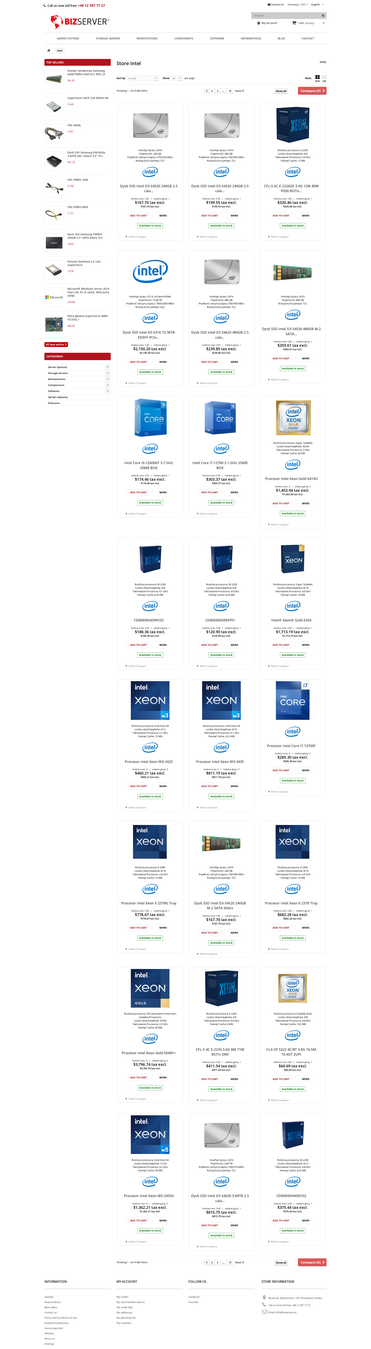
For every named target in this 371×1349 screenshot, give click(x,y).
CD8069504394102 (149, 620)
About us (49, 1338)
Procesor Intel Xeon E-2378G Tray (148, 903)
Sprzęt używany (58, 397)
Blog (281, 38)
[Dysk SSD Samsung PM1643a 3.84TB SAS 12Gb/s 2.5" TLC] (54, 161)
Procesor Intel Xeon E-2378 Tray (291, 903)
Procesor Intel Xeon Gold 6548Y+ (149, 1053)
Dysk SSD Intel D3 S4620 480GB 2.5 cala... (220, 334)
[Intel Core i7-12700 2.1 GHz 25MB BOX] (221, 417)
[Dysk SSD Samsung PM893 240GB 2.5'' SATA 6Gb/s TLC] (54, 242)
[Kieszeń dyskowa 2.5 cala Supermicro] (54, 270)
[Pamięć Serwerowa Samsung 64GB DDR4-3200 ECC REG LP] (54, 79)
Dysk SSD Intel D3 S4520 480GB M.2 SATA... (291, 331)
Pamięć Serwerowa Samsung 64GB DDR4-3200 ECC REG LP (86, 72)
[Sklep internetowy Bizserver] (80, 31)
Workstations (147, 38)
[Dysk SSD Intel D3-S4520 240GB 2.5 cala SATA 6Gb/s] (150, 125)
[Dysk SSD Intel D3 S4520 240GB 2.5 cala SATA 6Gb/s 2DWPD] (221, 125)
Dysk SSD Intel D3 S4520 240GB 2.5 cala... (220, 188)
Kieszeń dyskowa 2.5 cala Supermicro (83, 263)
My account (127, 1281)
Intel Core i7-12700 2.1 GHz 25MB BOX (220, 465)
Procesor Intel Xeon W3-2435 (220, 761)
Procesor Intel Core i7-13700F (291, 745)
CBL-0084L (74, 125)
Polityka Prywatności (56, 1323)
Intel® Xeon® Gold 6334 (291, 620)
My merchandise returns (131, 1302)
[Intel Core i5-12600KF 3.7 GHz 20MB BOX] (150, 417)
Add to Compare (137, 236)
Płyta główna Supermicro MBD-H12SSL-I (87, 317)
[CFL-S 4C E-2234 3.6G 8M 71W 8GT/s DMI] (221, 988)
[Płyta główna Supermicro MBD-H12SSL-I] (54, 324)
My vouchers (124, 1323)
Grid (317, 80)
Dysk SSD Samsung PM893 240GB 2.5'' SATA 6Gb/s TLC (85, 235)
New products (52, 1302)
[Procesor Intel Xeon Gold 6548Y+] (150, 988)
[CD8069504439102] (293, 1134)
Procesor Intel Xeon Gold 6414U (291, 478)
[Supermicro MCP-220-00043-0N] (54, 106)
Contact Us (277, 4)
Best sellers (50, 1307)
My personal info (126, 1317)
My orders (122, 1297)
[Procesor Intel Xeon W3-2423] (150, 700)
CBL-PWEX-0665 (77, 207)
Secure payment (53, 1328)
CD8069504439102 (291, 1195)
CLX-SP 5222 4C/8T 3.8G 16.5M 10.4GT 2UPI (291, 1052)
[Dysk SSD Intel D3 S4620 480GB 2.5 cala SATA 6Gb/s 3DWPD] (221, 271)
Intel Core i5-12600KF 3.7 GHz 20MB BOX (148, 465)
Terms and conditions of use (60, 1317)
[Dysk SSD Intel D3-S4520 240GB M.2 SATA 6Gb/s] (221, 842)
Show (166, 78)
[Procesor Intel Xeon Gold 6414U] (293, 417)
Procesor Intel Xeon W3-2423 (149, 761)
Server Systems (68, 38)
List (324, 80)
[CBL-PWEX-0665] (54, 215)
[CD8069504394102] (150, 559)
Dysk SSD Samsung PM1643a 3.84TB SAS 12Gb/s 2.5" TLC (86, 154)
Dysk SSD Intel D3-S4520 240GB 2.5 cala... (149, 188)
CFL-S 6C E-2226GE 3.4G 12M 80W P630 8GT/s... (291, 188)
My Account (269, 23)
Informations (251, 38)
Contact (308, 38)
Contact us (50, 1312)
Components (183, 38)
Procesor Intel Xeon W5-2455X (149, 1195)
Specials (49, 1297)
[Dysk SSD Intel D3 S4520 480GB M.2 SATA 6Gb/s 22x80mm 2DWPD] (293, 271)
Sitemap (49, 1344)
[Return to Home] (48, 50)
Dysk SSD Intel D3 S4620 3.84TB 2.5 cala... (220, 1198)
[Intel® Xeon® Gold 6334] (293, 559)
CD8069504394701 (220, 620)
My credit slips (125, 1307)
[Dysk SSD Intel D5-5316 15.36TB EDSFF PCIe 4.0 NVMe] (150, 271)
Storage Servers (108, 38)
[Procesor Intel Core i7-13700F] (293, 700)
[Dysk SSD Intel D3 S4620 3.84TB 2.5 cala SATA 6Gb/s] (221, 1134)
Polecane (54, 403)
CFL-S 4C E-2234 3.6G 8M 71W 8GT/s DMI (220, 1052)
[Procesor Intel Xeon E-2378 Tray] (293, 842)
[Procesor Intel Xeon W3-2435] (221, 700)
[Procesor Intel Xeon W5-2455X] (150, 1134)
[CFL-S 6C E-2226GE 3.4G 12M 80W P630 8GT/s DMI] (293, 125)
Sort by (121, 78)
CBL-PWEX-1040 (77, 180)
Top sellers (55, 62)
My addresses (124, 1312)
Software (217, 38)
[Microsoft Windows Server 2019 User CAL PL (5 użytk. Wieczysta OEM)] (54, 297)
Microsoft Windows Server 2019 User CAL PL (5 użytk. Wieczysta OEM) (88, 292)
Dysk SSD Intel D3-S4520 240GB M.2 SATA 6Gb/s (220, 905)
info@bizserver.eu (286, 1312)
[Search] (323, 15)
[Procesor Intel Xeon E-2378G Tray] (150, 842)
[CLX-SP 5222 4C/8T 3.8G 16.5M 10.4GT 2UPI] (293, 988)
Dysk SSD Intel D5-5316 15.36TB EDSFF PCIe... (149, 334)
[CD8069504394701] (221, 559)
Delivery (49, 1333)
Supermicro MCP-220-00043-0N (87, 98)
